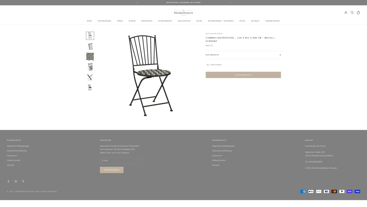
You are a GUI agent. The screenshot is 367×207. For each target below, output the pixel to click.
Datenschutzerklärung (16, 150)
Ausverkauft (243, 75)
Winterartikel (104, 21)
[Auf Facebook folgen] (8, 181)
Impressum (12, 155)
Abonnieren (111, 170)
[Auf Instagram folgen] (15, 181)
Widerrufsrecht (13, 160)
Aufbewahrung (165, 21)
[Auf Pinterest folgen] (23, 181)
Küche (199, 21)
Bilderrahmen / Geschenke (221, 21)
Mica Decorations (214, 33)
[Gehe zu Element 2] (90, 46)
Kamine (132, 21)
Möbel (120, 21)
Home (89, 21)
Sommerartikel (272, 21)
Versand (10, 165)
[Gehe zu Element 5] (90, 77)
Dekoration (146, 21)
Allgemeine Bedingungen (18, 146)
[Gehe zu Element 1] (90, 36)
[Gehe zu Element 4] (90, 67)
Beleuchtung (184, 21)
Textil (242, 21)
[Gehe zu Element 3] (90, 56)
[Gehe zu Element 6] (90, 88)
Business (255, 21)
